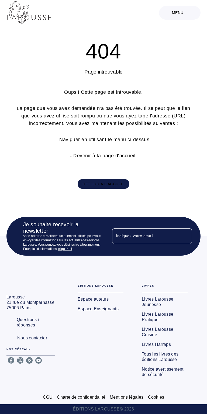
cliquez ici (65, 249)
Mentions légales (126, 397)
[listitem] (11, 360)
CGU (48, 397)
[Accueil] (29, 13)
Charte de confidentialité (81, 397)
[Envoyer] (185, 236)
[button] (103, 184)
